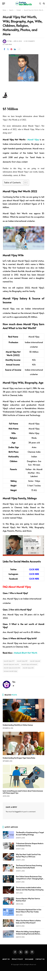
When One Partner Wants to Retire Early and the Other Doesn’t (28, 922)
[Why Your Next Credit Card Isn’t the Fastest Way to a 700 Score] (8, 857)
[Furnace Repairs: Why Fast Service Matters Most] (8, 901)
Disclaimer (29, 959)
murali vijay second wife (12, 668)
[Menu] (3, 3)
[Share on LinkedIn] (15, 49)
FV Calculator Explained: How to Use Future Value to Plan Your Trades (28, 910)
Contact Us (40, 959)
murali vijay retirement (29, 664)
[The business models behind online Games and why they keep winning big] (8, 890)
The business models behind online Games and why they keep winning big (29, 888)
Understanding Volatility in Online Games (18, 725)
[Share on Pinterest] (11, 49)
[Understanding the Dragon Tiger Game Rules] (23, 743)
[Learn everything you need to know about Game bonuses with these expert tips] (23, 776)
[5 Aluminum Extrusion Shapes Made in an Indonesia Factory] (8, 846)
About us (6, 959)
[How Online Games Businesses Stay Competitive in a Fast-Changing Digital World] (8, 879)
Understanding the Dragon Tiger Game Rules (19, 758)
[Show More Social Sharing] (19, 49)
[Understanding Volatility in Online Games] (23, 710)
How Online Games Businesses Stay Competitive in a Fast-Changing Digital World (30, 878)
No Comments (30, 41)
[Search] (44, 3)
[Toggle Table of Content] (24, 182)
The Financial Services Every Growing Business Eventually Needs (29, 866)
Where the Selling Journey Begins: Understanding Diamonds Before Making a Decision (28, 934)
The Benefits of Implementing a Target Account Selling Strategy (30, 833)
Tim (10, 41)
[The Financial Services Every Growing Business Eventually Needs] (8, 868)
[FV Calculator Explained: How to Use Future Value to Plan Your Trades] (8, 912)
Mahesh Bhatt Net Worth (25, 652)
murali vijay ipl (35, 661)
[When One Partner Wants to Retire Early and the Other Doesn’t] (8, 923)
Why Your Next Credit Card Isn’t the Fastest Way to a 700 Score (28, 855)
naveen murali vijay (10, 671)
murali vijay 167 (22, 661)
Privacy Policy (17, 959)
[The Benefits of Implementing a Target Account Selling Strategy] (8, 835)
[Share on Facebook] (4, 49)
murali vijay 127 (9, 661)
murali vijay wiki (28, 668)
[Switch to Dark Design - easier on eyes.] (40, 3)
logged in (18, 812)
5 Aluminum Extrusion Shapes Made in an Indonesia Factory (29, 844)
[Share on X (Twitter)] (8, 49)
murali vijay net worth (11, 664)
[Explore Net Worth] (23, 3)
